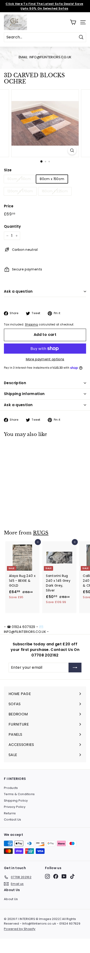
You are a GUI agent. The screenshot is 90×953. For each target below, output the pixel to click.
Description (15, 382)
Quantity (12, 226)
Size (8, 170)
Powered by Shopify (19, 929)
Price (9, 206)
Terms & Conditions (19, 794)
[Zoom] (72, 150)
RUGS (40, 533)
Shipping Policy (16, 800)
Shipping (31, 324)
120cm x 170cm (20, 191)
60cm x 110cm (19, 179)
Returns (10, 813)
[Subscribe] (75, 667)
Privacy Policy (14, 807)
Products (11, 788)
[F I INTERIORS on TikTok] (72, 876)
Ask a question (18, 291)
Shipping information (24, 393)
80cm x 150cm (52, 179)
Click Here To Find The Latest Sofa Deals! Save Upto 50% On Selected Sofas (44, 6)
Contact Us (12, 819)
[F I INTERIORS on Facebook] (55, 876)
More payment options (45, 359)
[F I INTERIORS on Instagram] (47, 876)
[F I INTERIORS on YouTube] (64, 876)
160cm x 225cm (55, 191)
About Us (11, 899)
